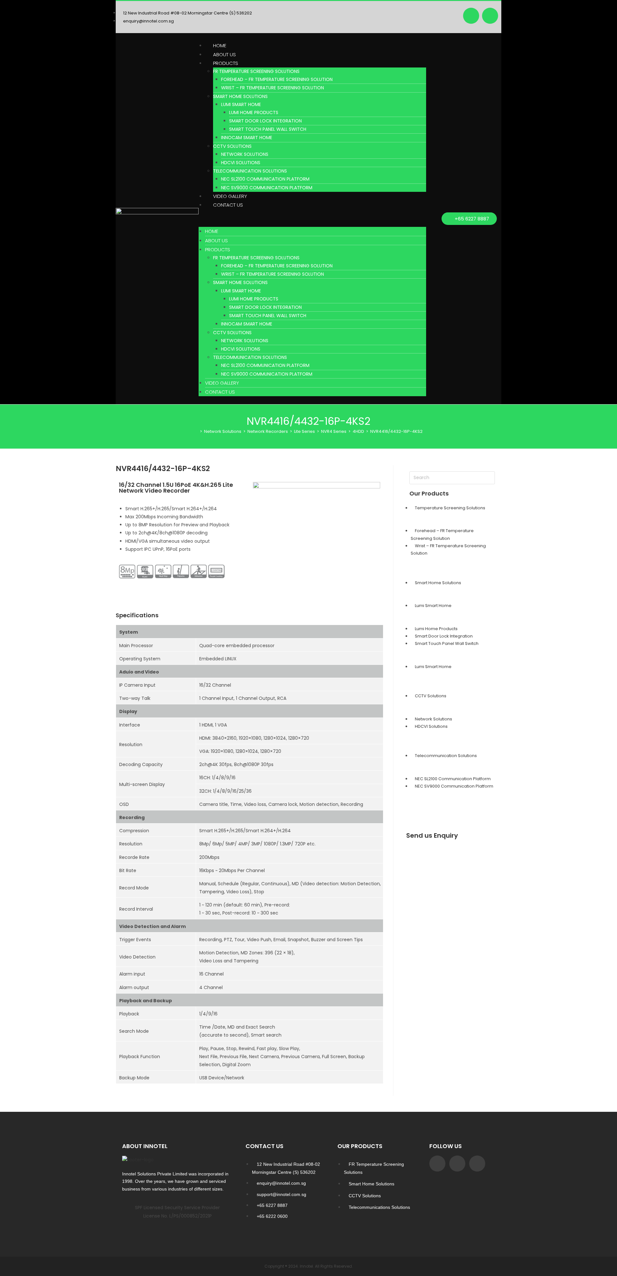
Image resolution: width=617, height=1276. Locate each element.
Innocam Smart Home (246, 137)
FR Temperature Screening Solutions (256, 71)
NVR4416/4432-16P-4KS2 (396, 431)
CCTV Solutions (232, 146)
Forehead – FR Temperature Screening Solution (277, 79)
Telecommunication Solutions (250, 171)
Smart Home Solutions (240, 96)
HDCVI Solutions (240, 162)
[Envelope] (457, 1164)
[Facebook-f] (437, 1164)
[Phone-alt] (477, 1164)
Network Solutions (244, 154)
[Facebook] (471, 16)
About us (224, 54)
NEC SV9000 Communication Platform (266, 187)
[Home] (196, 431)
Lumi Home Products (253, 112)
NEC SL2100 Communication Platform (265, 179)
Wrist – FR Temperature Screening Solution (272, 88)
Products (225, 63)
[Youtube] (490, 16)
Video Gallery (230, 196)
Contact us (228, 204)
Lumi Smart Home (241, 104)
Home (219, 45)
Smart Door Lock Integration (265, 121)
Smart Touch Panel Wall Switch (267, 129)
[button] (312, 218)
